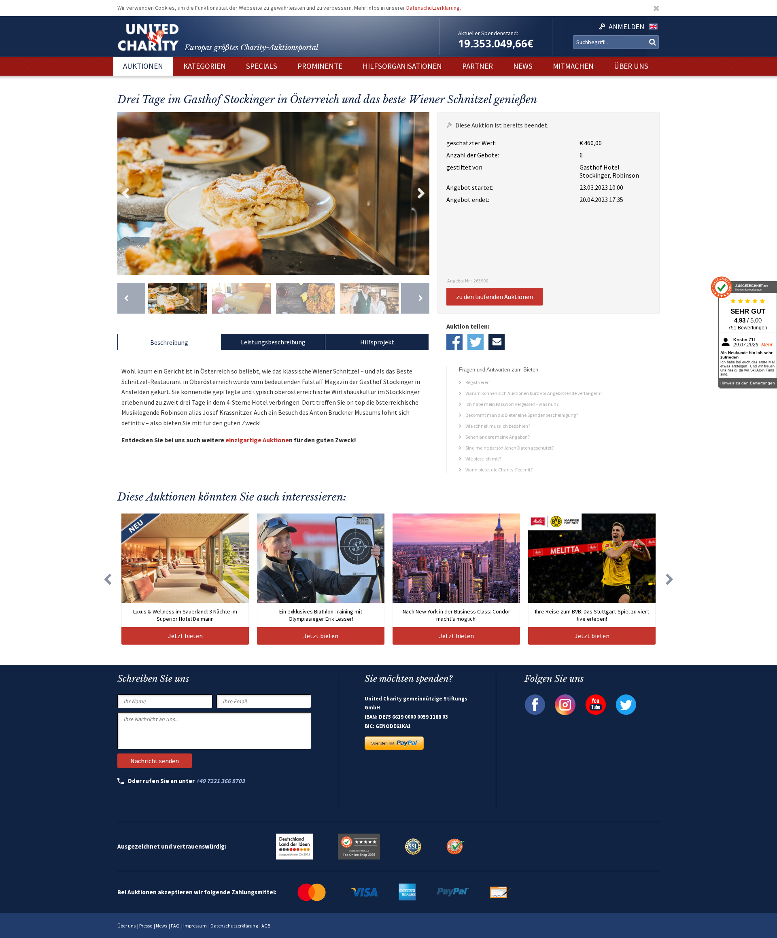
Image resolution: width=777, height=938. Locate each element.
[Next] (415, 298)
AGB (265, 926)
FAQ (175, 926)
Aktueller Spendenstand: (488, 33)
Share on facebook (454, 342)
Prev (125, 193)
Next (421, 193)
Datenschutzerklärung (433, 7)
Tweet (475, 342)
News (161, 926)
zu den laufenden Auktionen (494, 297)
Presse (145, 926)
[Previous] (131, 298)
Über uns (126, 926)
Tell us (496, 342)
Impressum (195, 926)
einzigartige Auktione (257, 440)
